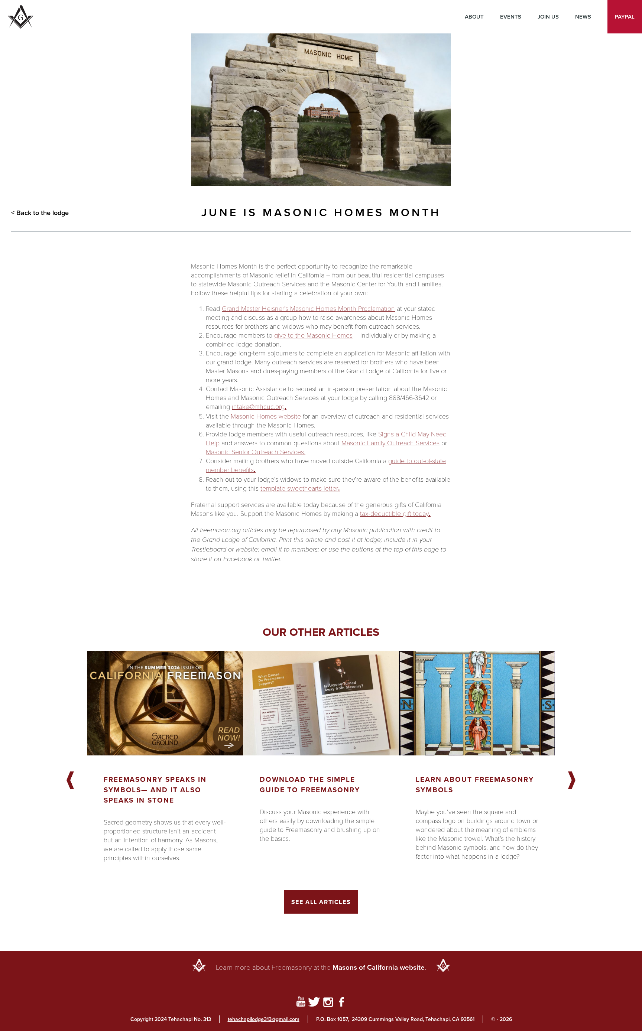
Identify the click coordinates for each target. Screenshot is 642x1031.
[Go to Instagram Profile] (328, 1003)
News (583, 16)
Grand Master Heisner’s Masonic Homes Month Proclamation (308, 308)
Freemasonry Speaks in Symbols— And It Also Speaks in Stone (155, 789)
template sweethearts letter (299, 488)
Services (427, 442)
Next (571, 780)
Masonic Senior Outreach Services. (255, 451)
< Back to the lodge (40, 212)
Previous (70, 780)
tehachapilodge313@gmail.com (263, 1019)
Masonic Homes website (266, 416)
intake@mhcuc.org (258, 406)
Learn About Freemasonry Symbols (475, 784)
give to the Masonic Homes (313, 335)
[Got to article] (165, 703)
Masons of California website (379, 967)
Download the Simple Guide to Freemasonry (310, 784)
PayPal (625, 16)
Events (510, 16)
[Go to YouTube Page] (301, 1003)
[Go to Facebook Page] (341, 1003)
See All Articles (321, 902)
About (474, 16)
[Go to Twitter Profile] (314, 1003)
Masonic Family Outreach (377, 442)
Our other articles (321, 632)
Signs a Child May (403, 433)
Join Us (548, 16)
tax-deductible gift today (394, 513)
